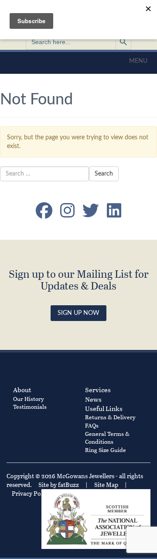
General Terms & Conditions (107, 437)
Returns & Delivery (110, 417)
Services (98, 389)
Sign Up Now (78, 313)
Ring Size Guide (105, 449)
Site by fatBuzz (58, 484)
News (93, 399)
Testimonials (30, 406)
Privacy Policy (31, 493)
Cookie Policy (80, 493)
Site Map (106, 484)
